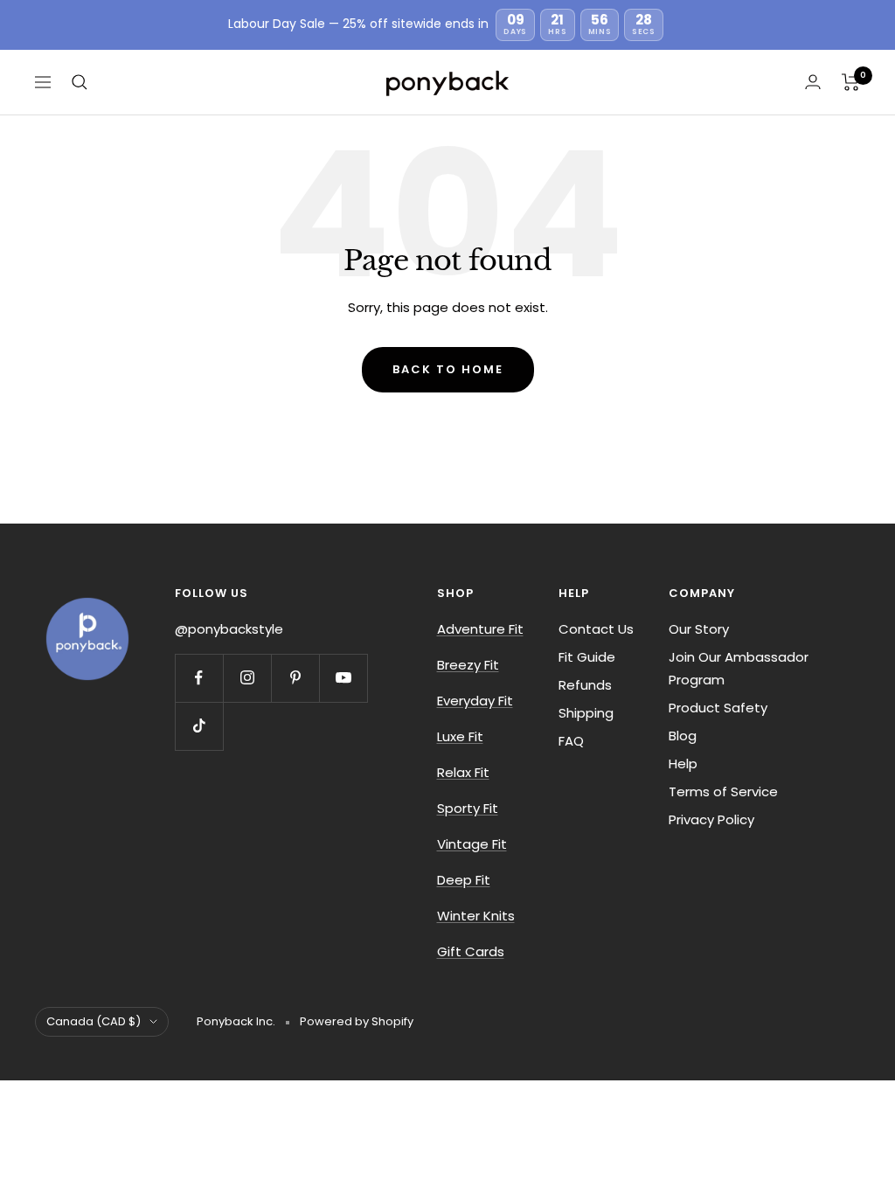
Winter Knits (476, 915)
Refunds (585, 685)
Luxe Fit (460, 736)
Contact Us (596, 629)
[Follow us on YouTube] (343, 678)
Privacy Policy (711, 819)
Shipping (586, 713)
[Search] (79, 82)
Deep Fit (463, 880)
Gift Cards (470, 951)
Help (683, 763)
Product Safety (718, 707)
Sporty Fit (467, 808)
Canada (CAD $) (93, 1021)
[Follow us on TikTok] (199, 726)
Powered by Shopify (356, 1021)
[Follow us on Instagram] (247, 678)
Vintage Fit (472, 844)
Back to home (447, 369)
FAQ (571, 741)
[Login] (813, 81)
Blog (683, 735)
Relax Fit (463, 772)
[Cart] (851, 82)
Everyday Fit (475, 700)
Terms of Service (723, 791)
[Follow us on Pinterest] (295, 678)
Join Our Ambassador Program (738, 668)
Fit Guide (587, 657)
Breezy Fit (468, 665)
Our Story (699, 629)
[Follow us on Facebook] (199, 678)
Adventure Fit (480, 629)
